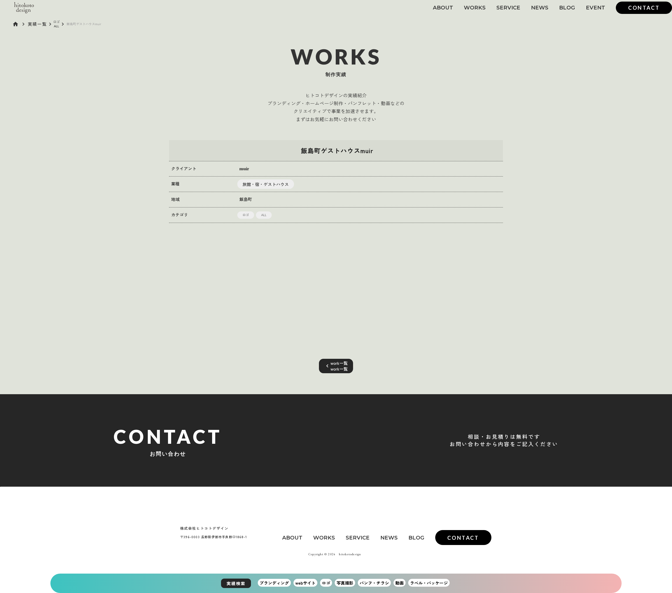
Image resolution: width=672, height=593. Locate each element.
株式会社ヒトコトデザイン (204, 528)
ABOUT (443, 7)
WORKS (475, 7)
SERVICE (508, 7)
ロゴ (56, 22)
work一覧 (339, 363)
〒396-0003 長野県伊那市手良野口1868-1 (213, 537)
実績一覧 (37, 24)
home (15, 24)
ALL (56, 26)
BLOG (567, 7)
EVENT (595, 7)
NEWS (539, 7)
